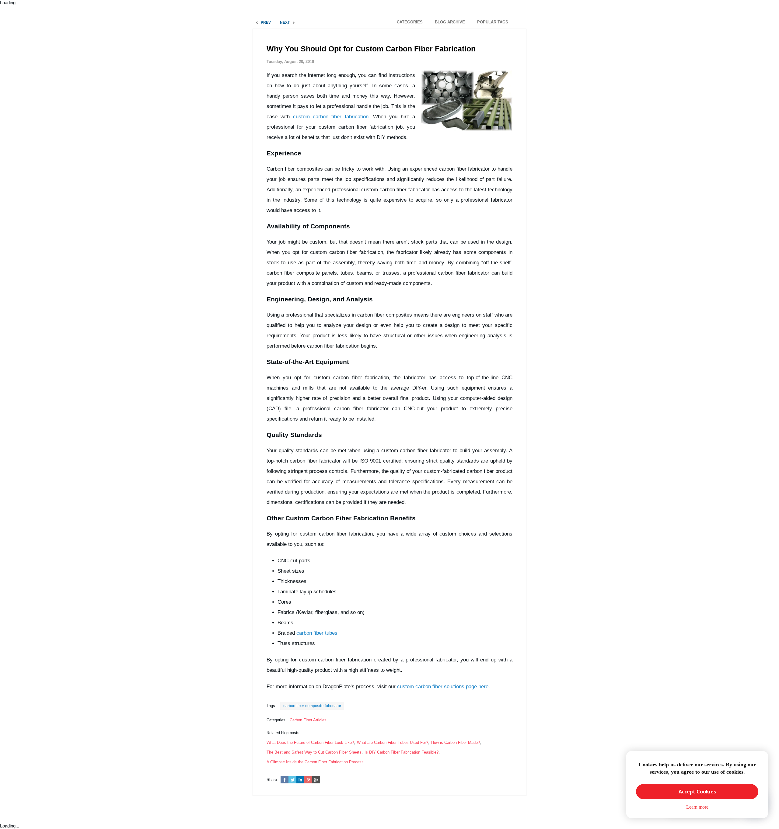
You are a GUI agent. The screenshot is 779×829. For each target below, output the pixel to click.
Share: (272, 779)
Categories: (277, 720)
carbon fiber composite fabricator (312, 705)
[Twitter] (292, 779)
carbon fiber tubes (316, 633)
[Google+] (316, 779)
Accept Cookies (697, 791)
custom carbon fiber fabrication (331, 117)
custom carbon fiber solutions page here (442, 686)
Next (285, 22)
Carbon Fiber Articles (308, 720)
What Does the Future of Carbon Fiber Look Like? (310, 742)
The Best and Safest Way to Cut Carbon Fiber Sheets (314, 752)
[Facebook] (284, 779)
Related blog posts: (284, 732)
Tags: (271, 705)
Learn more (697, 807)
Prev (266, 22)
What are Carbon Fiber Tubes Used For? (392, 742)
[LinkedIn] (300, 779)
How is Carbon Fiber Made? (455, 742)
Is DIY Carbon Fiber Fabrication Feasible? (401, 752)
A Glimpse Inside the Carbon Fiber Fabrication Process (315, 762)
